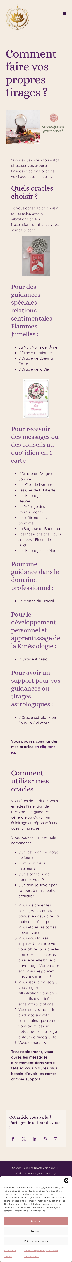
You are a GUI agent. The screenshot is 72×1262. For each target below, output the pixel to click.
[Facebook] (13, 1139)
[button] (66, 1180)
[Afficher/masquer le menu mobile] (64, 14)
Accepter (36, 1221)
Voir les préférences (36, 1241)
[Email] (55, 1139)
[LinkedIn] (34, 1139)
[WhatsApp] (45, 1139)
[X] (24, 1139)
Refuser (36, 1231)
